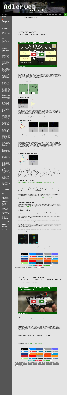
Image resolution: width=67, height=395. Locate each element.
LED (6, 213)
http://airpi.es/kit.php (30, 338)
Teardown (4, 221)
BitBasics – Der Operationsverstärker (32, 33)
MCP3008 (24, 364)
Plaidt (4, 216)
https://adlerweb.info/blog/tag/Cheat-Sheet (39, 346)
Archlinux (6, 197)
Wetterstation (19, 365)
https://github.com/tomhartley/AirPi (30, 339)
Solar (3, 38)
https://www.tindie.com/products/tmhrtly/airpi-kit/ (31, 340)
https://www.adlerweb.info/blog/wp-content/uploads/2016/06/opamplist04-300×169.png (38, 148)
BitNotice (4, 203)
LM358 (35, 79)
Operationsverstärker (35, 267)
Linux (8, 213)
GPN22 (3, 209)
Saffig (7, 218)
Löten (51, 362)
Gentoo (3, 208)
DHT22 (44, 362)
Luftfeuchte (18, 364)
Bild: (19, 148)
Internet (8, 212)
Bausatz (25, 362)
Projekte (60, 14)
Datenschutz (4, 204)
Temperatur (56, 364)
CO (40, 362)
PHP (2, 216)
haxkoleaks (4, 210)
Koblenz (3, 213)
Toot (7, 222)
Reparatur (4, 218)
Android (3, 197)
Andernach (6, 196)
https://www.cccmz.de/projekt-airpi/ (34, 343)
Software (3, 219)
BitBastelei (21, 275)
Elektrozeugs (4, 205)
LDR (47, 362)
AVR (6, 198)
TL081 (36, 80)
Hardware (6, 209)
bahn (8, 198)
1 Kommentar (35, 37)
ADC (17, 362)
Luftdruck (56, 362)
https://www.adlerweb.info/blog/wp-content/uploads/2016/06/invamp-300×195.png (37, 182)
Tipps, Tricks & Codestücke (51, 14)
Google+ (6, 208)
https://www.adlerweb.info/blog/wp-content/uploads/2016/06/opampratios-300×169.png (38, 197)
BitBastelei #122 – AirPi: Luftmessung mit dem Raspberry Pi (39, 278)
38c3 (3, 196)
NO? (39, 364)
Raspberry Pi (49, 364)
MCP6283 (29, 364)
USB (8, 224)
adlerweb (28, 37)
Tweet (4, 224)
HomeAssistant (4, 212)
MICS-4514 (35, 364)
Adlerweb (4, 14)
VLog (6, 226)
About (42, 14)
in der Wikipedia (30, 206)
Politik (6, 216)
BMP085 (36, 362)
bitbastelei (31, 362)
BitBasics (20, 30)
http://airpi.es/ (26, 337)
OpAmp (27, 267)
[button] (24, 254)
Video (3, 226)
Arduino (3, 198)
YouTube (4, 229)
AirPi (20, 362)
